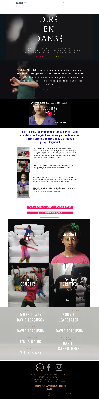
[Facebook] (48, 367)
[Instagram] (59, 367)
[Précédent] (8, 79)
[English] (18, 6)
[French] (25, 6)
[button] (49, 210)
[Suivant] (91, 79)
